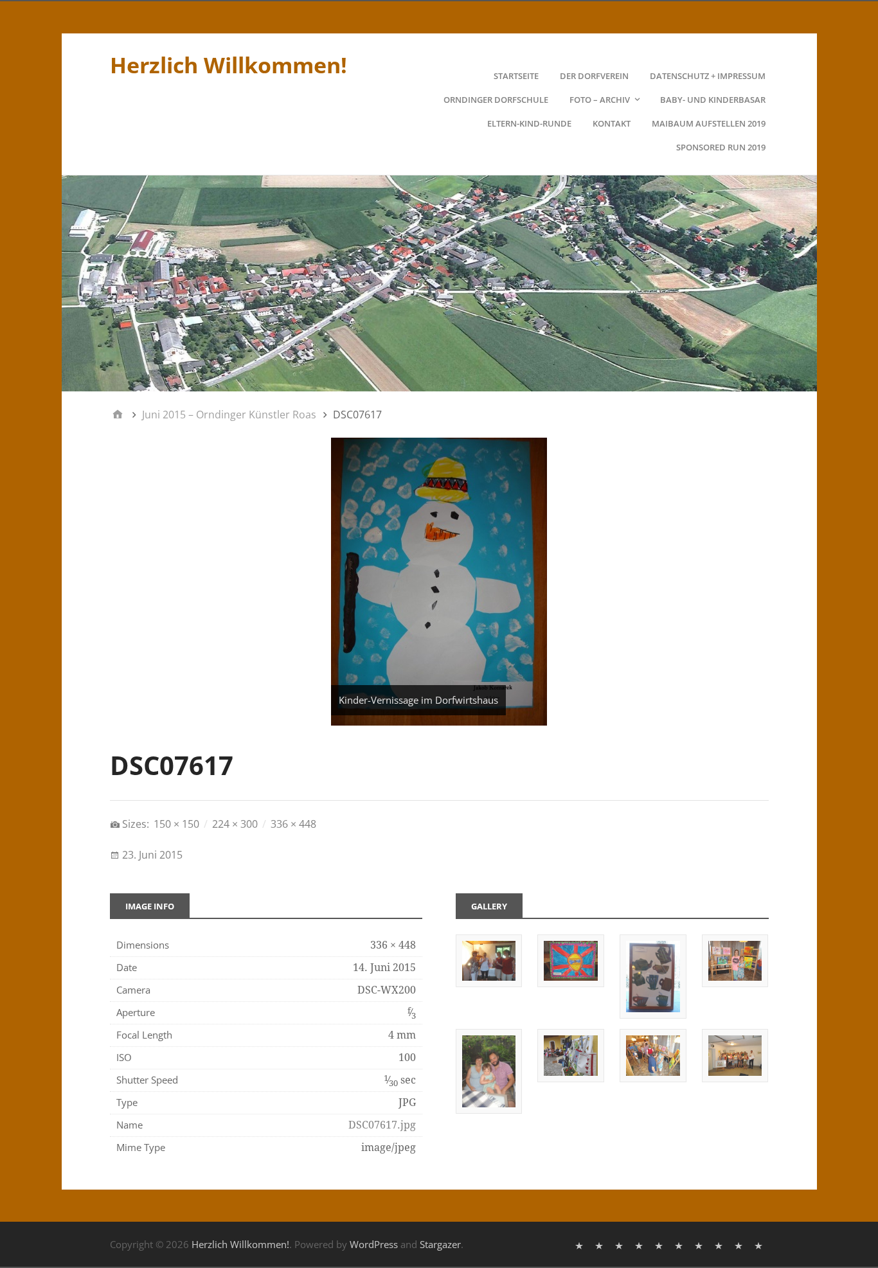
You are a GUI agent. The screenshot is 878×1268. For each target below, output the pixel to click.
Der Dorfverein (594, 76)
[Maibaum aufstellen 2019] (740, 1244)
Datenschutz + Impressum (708, 76)
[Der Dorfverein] (600, 1244)
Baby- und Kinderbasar (713, 99)
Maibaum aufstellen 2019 (709, 123)
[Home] (117, 414)
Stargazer (440, 1244)
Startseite (516, 76)
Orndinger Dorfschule (495, 99)
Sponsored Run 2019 (721, 147)
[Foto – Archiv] (660, 1244)
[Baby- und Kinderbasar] (680, 1244)
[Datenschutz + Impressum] (620, 1244)
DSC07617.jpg (382, 1125)
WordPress (374, 1244)
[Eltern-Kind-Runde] (700, 1244)
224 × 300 (235, 824)
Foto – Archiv (599, 99)
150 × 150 (176, 824)
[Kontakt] (720, 1244)
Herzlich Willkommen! (228, 65)
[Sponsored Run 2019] (760, 1244)
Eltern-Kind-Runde (529, 123)
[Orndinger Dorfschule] (640, 1244)
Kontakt (612, 123)
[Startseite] (580, 1244)
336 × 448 (293, 824)
